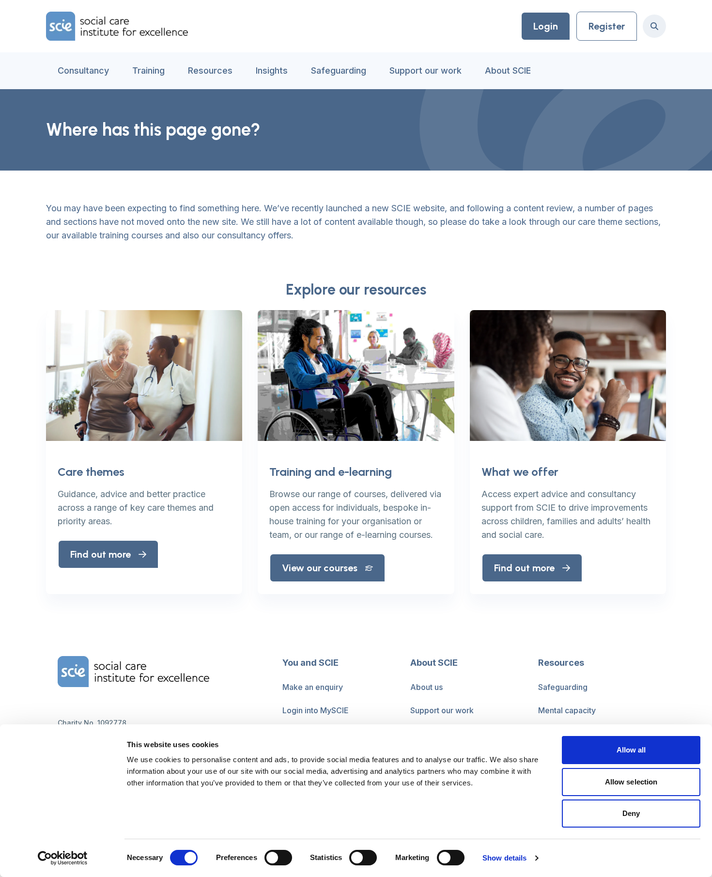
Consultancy (83, 70)
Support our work (425, 70)
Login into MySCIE (315, 710)
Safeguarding (338, 70)
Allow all (631, 750)
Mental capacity (567, 710)
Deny (631, 813)
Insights (272, 70)
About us (426, 687)
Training (148, 70)
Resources (210, 70)
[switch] (278, 857)
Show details (504, 858)
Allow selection (631, 782)
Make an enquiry (312, 687)
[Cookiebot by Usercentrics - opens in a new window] (62, 858)
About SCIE (508, 70)
